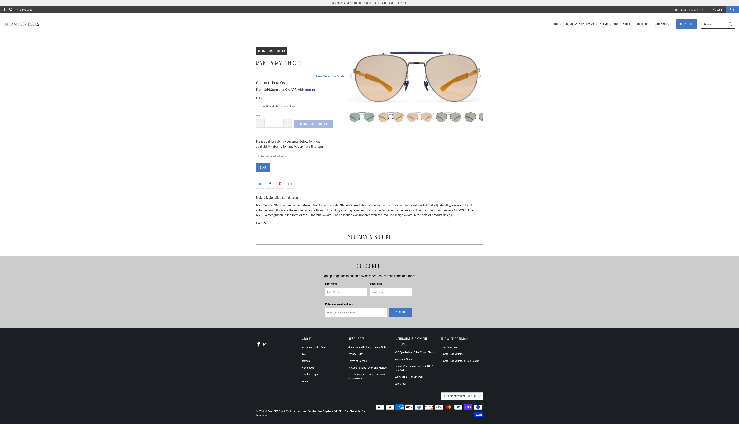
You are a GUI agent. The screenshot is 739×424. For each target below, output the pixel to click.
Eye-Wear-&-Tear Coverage (409, 376)
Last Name (376, 283)
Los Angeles (324, 411)
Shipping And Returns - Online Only (367, 347)
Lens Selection (449, 347)
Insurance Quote (404, 359)
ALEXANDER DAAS (274, 411)
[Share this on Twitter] (260, 184)
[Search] (730, 24)
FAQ (304, 354)
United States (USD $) (687, 9)
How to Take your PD (452, 354)
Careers (306, 360)
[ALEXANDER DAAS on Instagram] (10, 9)
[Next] (480, 76)
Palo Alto (338, 411)
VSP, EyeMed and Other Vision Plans (414, 352)
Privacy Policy (355, 354)
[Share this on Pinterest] (280, 184)
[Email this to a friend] (290, 184)
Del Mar (312, 411)
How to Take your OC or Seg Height (460, 360)
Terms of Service (357, 360)
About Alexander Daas (314, 347)
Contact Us (308, 367)
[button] (557, 24)
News (305, 381)
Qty (258, 115)
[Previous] (351, 76)
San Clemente (352, 411)
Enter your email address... (340, 304)
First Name (331, 283)
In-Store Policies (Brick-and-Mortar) (367, 367)
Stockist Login (310, 374)
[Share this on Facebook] (270, 184)
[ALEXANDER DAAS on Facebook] (4, 9)
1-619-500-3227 (23, 9)
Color (259, 98)
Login (720, 9)
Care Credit (400, 383)
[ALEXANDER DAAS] (21, 24)
